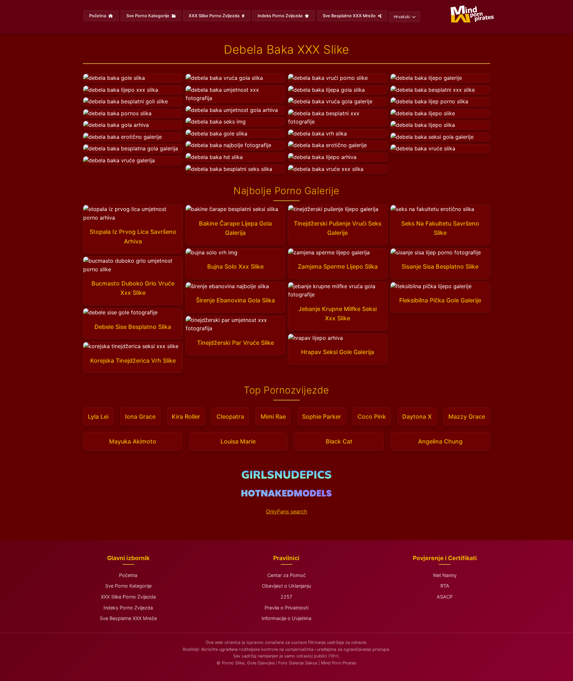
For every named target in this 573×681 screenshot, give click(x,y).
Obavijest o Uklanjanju (286, 586)
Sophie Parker (321, 416)
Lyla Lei (98, 416)
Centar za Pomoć (286, 575)
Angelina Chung (440, 441)
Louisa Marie (238, 441)
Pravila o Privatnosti (286, 607)
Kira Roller (186, 416)
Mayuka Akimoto (132, 441)
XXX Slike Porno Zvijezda (214, 15)
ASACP (445, 597)
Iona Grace (140, 416)
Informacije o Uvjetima (286, 618)
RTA (444, 586)
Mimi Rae (273, 416)
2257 (286, 597)
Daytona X (417, 416)
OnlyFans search (286, 511)
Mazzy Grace (466, 416)
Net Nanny (445, 575)
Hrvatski (402, 16)
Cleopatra (230, 416)
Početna (98, 15)
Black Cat (339, 441)
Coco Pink (371, 416)
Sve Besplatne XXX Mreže (350, 15)
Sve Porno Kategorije (148, 15)
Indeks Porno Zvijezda (280, 15)
